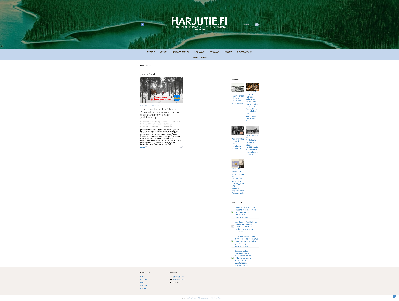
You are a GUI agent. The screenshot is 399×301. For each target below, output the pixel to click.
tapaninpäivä (156, 127)
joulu (142, 123)
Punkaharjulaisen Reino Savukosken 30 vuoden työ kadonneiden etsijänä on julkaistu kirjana (246, 240)
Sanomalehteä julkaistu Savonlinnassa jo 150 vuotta (238, 99)
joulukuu (149, 123)
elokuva (158, 121)
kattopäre (157, 123)
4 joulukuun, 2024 (147, 121)
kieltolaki (166, 123)
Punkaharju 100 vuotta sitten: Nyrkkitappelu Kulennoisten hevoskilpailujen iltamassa (252, 147)
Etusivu (151, 52)
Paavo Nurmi (157, 125)
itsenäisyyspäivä (174, 121)
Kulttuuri (239, 93)
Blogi (142, 282)
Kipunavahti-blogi (181, 52)
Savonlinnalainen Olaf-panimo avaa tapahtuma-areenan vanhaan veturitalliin (246, 211)
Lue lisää (143, 147)
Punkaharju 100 (244, 52)
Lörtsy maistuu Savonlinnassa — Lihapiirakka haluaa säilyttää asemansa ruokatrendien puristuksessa (243, 257)
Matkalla (214, 52)
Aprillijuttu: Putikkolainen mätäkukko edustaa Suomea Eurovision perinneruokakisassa (246, 225)
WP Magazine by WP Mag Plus (209, 298)
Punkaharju (168, 125)
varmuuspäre (167, 127)
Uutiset (163, 52)
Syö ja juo (199, 52)
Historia (228, 52)
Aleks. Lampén (200, 57)
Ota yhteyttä (145, 285)
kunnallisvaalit (145, 125)
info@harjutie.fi (179, 280)
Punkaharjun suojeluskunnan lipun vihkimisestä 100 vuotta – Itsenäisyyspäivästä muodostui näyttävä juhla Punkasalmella (238, 182)
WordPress (192, 298)
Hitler (165, 121)
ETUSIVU (143, 277)
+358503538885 (178, 277)
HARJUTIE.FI (199, 21)
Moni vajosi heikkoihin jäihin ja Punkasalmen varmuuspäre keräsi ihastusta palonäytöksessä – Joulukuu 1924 (160, 113)
